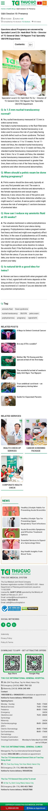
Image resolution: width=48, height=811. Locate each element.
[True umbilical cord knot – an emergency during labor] (8, 387)
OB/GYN (23, 313)
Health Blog (11, 9)
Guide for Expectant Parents (29, 397)
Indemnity (5, 634)
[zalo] (14, 625)
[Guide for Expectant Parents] (8, 401)
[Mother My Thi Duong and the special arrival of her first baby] (8, 361)
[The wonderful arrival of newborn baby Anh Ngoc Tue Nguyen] (8, 374)
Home (3, 9)
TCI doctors (26, 22)
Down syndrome (21, 309)
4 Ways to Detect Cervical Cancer (31, 330)
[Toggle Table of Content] (29, 45)
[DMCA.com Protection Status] (30, 608)
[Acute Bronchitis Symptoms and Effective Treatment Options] (11, 533)
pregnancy (21, 318)
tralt (22, 19)
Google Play (34, 673)
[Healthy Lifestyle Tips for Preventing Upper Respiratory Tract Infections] (11, 522)
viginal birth (32, 318)
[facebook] (3, 625)
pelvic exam (34, 313)
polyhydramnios (8, 318)
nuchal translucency (10, 313)
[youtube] (8, 625)
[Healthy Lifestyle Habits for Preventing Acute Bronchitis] (11, 511)
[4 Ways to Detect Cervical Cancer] (8, 334)
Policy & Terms (7, 642)
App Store (12, 673)
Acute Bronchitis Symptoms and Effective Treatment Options (33, 532)
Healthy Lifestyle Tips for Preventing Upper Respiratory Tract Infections (33, 521)
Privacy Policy (6, 638)
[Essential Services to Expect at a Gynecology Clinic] (11, 544)
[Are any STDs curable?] (8, 348)
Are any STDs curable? (27, 344)
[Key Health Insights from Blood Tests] (11, 555)
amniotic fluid (7, 309)
